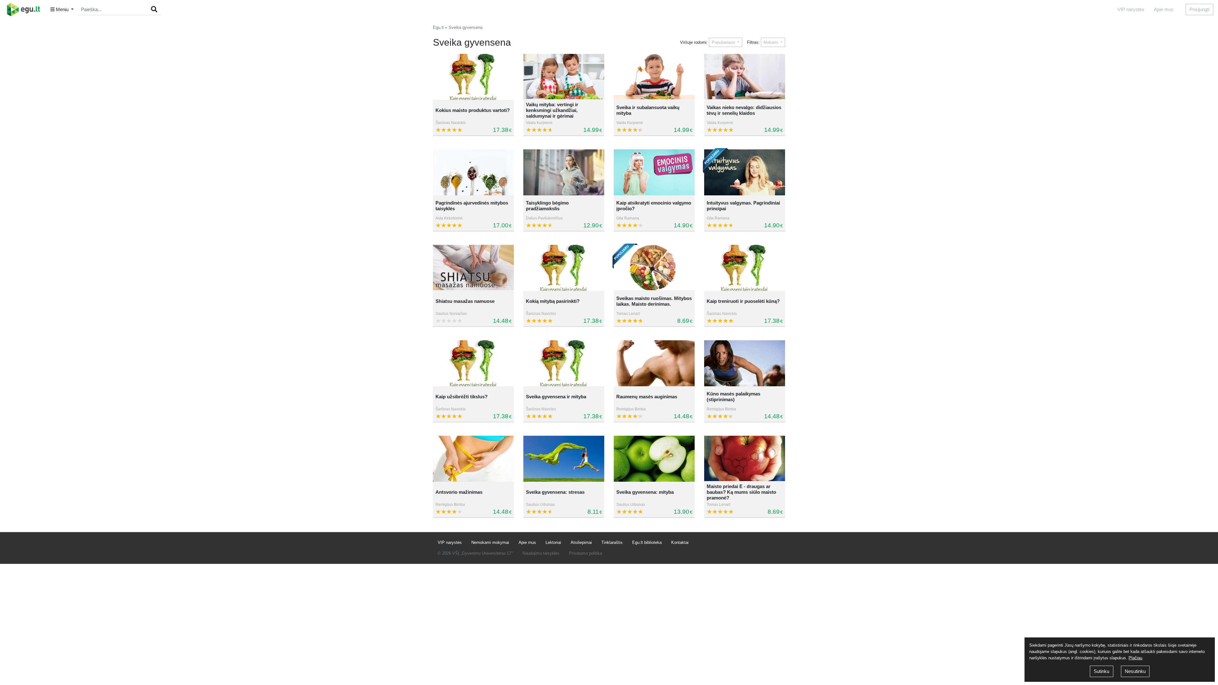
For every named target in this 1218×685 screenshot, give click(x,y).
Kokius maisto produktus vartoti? (472, 110)
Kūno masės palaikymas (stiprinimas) (733, 396)
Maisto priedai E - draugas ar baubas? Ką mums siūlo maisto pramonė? (741, 492)
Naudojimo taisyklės (541, 553)
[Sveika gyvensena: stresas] (563, 459)
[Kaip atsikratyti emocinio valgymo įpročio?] (654, 172)
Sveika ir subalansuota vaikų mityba (647, 110)
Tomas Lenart (628, 313)
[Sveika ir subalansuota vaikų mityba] (654, 77)
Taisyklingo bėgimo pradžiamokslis (547, 205)
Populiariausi (724, 42)
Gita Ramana (627, 218)
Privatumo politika (585, 553)
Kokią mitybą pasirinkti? (553, 301)
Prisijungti (1199, 9)
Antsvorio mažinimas (458, 492)
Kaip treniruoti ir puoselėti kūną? (743, 301)
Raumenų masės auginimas (646, 396)
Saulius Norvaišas (451, 313)
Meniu (62, 9)
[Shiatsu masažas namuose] (473, 268)
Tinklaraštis (612, 542)
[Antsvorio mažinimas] (473, 459)
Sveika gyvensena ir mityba (556, 396)
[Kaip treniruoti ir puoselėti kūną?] (744, 268)
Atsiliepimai (581, 542)
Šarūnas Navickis (450, 123)
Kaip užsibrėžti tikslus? (461, 396)
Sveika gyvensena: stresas (555, 492)
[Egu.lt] (26, 9)
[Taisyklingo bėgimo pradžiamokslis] (563, 172)
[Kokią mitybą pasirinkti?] (563, 268)
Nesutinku (1135, 671)
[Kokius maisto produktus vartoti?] (473, 77)
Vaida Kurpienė (539, 123)
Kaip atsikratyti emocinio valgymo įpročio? (653, 205)
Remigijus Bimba (631, 409)
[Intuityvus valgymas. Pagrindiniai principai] (744, 172)
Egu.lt (438, 27)
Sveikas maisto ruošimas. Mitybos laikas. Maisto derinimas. (654, 301)
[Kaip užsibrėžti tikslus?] (473, 363)
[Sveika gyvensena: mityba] (654, 459)
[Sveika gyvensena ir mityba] (563, 363)
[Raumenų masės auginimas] (654, 363)
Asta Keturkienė (449, 218)
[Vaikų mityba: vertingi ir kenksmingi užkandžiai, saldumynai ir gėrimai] (563, 77)
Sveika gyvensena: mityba (645, 492)
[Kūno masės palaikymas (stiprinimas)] (744, 363)
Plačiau (1135, 658)
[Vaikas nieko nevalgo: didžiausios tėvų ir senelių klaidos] (744, 77)
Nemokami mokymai (490, 542)
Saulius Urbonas (540, 504)
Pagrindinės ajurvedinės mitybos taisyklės (471, 205)
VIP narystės (1130, 9)
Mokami (771, 42)
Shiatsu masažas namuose (464, 301)
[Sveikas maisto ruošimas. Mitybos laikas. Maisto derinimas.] (654, 268)
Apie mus (1164, 9)
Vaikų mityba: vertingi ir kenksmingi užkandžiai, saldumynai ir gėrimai (552, 110)
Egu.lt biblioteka (647, 542)
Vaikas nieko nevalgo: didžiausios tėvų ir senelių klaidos (744, 110)
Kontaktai (680, 542)
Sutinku (1101, 671)
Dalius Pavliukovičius (544, 218)
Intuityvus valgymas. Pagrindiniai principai (743, 205)
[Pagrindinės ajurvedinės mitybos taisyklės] (473, 172)
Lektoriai (553, 542)
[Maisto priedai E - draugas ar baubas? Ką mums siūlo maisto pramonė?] (744, 459)
